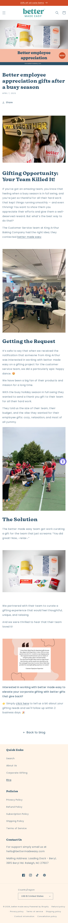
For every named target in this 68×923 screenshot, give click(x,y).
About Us (11, 765)
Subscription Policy (17, 814)
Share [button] (9, 102)
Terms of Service (16, 828)
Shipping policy (53, 911)
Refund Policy (14, 806)
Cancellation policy (47, 916)
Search (10, 758)
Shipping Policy (15, 821)
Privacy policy (17, 911)
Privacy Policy (14, 799)
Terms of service (34, 911)
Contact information (24, 916)
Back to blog (36, 732)
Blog (8, 779)
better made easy (20, 906)
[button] (3, 12)
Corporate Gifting (16, 772)
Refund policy (58, 906)
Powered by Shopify (39, 906)
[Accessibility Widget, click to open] (62, 461)
